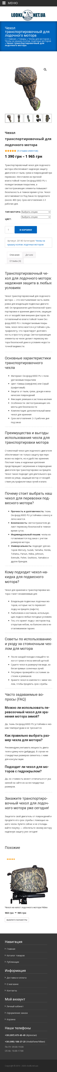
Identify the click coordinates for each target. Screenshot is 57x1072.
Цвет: (8, 219)
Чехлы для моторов (38, 38)
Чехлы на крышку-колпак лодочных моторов (28, 41)
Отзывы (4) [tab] (15, 260)
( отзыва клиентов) (27, 150)
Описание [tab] (15, 254)
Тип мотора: (13, 211)
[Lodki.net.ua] (28, 13)
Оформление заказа (17, 1012)
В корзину (26, 229)
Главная (11, 38)
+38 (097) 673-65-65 (15, 1035)
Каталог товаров (16, 955)
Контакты (12, 990)
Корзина (11, 1019)
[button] (47, 68)
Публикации (13, 961)
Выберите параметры (17, 920)
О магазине (13, 984)
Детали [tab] (29, 254)
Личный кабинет (15, 1006)
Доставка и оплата (16, 977)
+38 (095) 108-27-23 (15, 1041)
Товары (22, 38)
